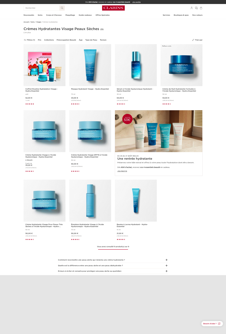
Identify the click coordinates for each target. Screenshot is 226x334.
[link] (158, 143)
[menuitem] (191, 8)
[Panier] (201, 8)
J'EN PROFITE (122, 171)
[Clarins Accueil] (113, 8)
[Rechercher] (62, 8)
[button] (27, 32)
